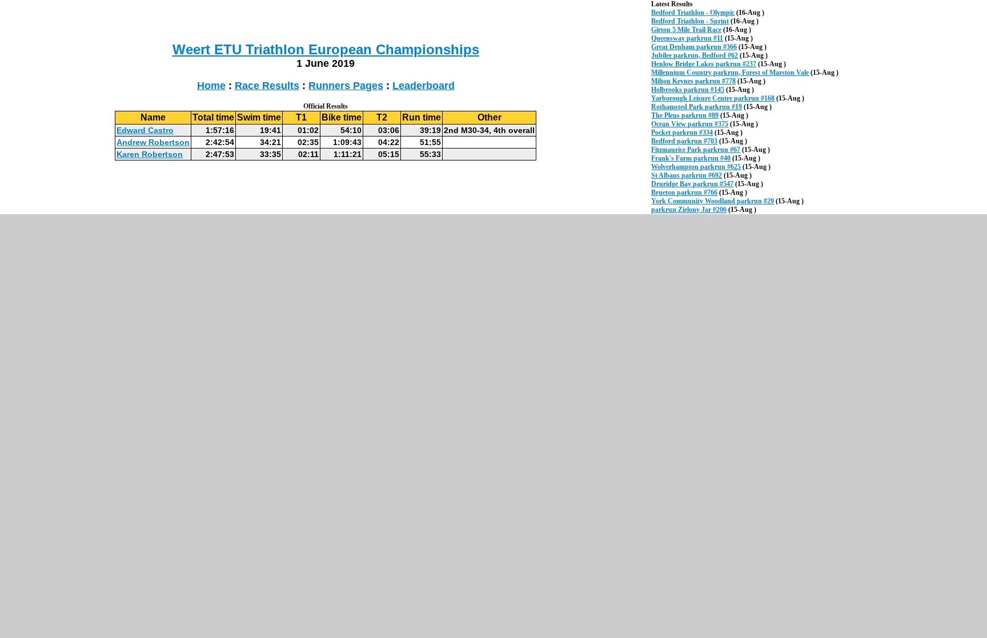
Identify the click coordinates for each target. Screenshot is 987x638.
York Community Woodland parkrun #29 (712, 201)
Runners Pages (345, 85)
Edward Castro (145, 130)
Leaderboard (423, 85)
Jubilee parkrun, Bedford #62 (694, 55)
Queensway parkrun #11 (687, 38)
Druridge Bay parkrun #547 (692, 184)
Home (211, 85)
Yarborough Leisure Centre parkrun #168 (713, 98)
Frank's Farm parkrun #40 (691, 158)
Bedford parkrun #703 (684, 141)
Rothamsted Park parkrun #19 (696, 107)
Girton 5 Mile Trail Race (686, 30)
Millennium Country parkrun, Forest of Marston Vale (730, 73)
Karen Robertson (150, 154)
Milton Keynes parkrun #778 (693, 81)
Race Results (267, 85)
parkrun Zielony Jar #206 (689, 210)
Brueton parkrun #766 (684, 192)
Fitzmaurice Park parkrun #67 (695, 150)
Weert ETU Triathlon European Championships (325, 49)
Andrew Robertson (153, 142)
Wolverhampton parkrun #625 (696, 167)
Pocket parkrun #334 (682, 133)
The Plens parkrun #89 (685, 115)
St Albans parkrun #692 (686, 175)
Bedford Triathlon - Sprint (690, 21)
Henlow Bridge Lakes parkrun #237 (703, 64)
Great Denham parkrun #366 (694, 47)
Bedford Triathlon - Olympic (693, 13)
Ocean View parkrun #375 (689, 124)
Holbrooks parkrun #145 (687, 90)
